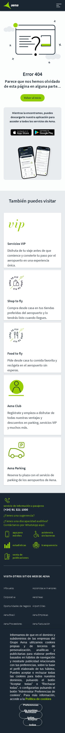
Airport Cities (38, 606)
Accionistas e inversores (44, 588)
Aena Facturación (41, 623)
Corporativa (9, 597)
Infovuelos (9, 588)
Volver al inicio (32, 97)
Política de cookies (38, 699)
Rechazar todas (30, 714)
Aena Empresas (40, 614)
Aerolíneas (37, 597)
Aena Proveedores (13, 623)
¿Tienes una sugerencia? (19, 515)
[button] (58, 5)
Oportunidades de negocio (17, 606)
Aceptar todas (32, 722)
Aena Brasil (9, 614)
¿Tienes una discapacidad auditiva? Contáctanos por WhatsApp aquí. (26, 523)
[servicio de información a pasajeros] (32, 500)
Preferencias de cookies (30, 707)
